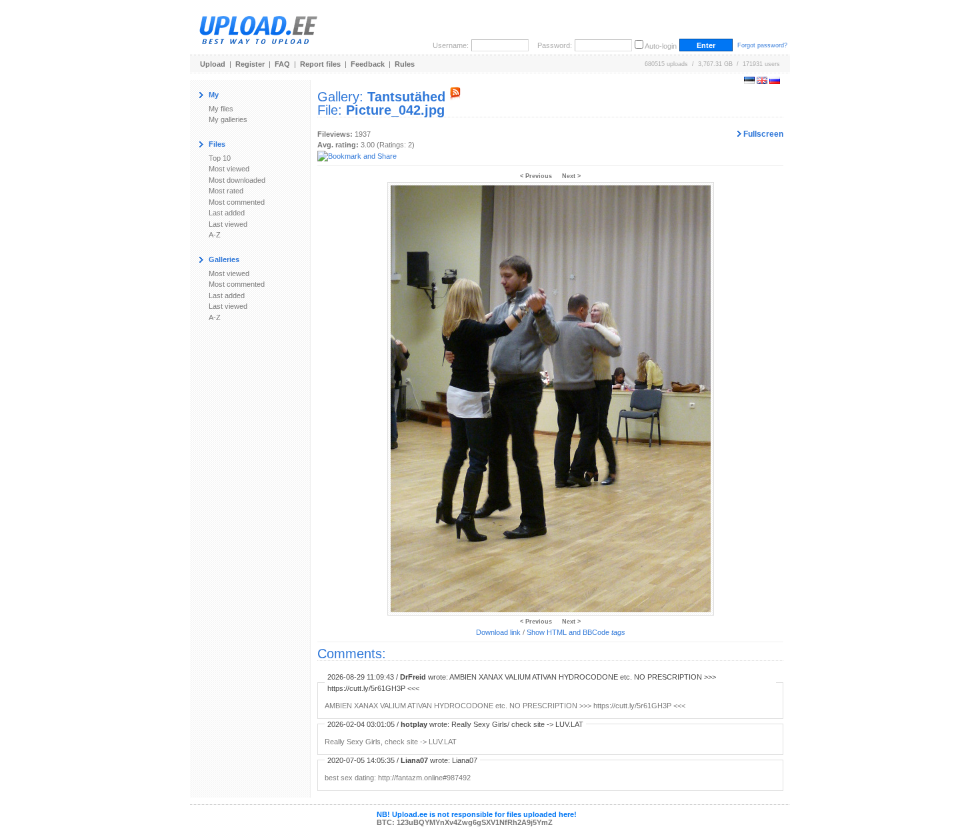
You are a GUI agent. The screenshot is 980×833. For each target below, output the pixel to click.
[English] (762, 81)
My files (221, 109)
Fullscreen (762, 134)
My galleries (228, 119)
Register (250, 64)
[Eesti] (749, 81)
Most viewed (229, 169)
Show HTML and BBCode (576, 632)
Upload (212, 64)
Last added (227, 213)
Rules (405, 64)
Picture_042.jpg (395, 110)
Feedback (368, 64)
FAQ (282, 64)
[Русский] (774, 81)
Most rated (226, 191)
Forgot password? (762, 45)
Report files (320, 64)
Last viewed (228, 224)
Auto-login (661, 46)
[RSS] (455, 96)
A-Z (215, 235)
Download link (498, 632)
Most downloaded (237, 180)
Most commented (237, 202)
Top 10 (220, 158)
